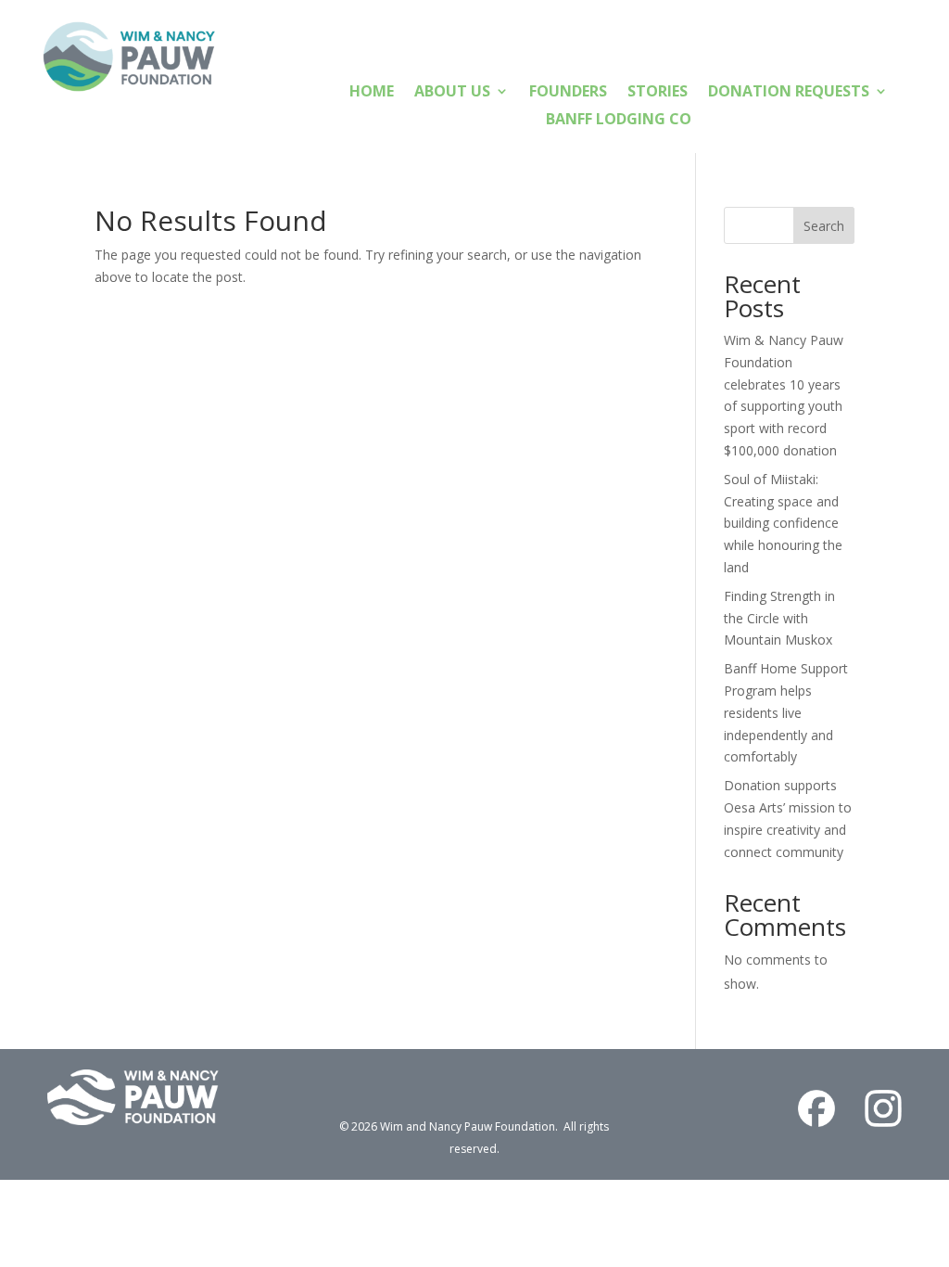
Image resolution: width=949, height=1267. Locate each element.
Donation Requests (788, 92)
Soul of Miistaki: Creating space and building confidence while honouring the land (783, 523)
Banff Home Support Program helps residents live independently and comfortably (786, 712)
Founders (568, 92)
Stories (657, 92)
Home (371, 92)
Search (823, 226)
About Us (452, 92)
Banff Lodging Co (618, 120)
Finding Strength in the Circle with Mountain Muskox (779, 618)
